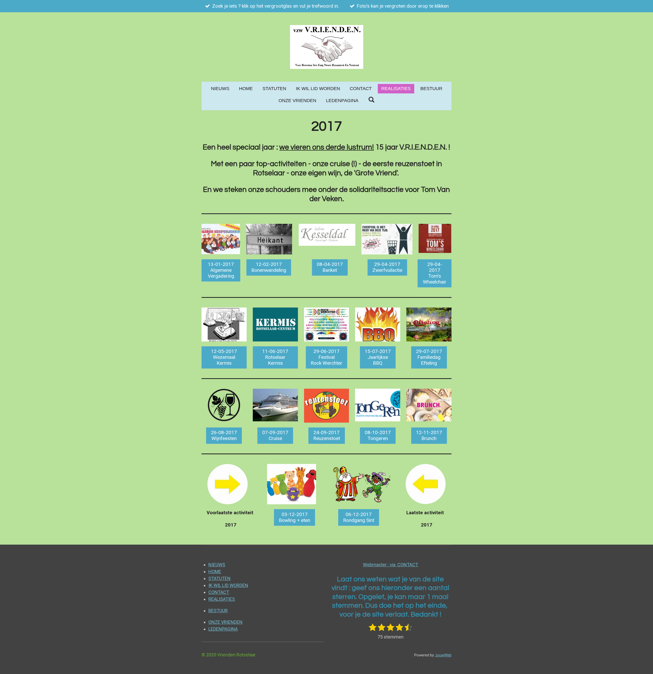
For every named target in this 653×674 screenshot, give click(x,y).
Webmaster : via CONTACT (390, 564)
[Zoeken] (371, 100)
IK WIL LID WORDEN (228, 585)
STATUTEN (219, 578)
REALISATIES (221, 599)
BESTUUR (218, 610)
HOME (214, 571)
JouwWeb (443, 655)
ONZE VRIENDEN (225, 622)
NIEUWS (216, 564)
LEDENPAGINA (223, 629)
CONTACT (218, 592)
